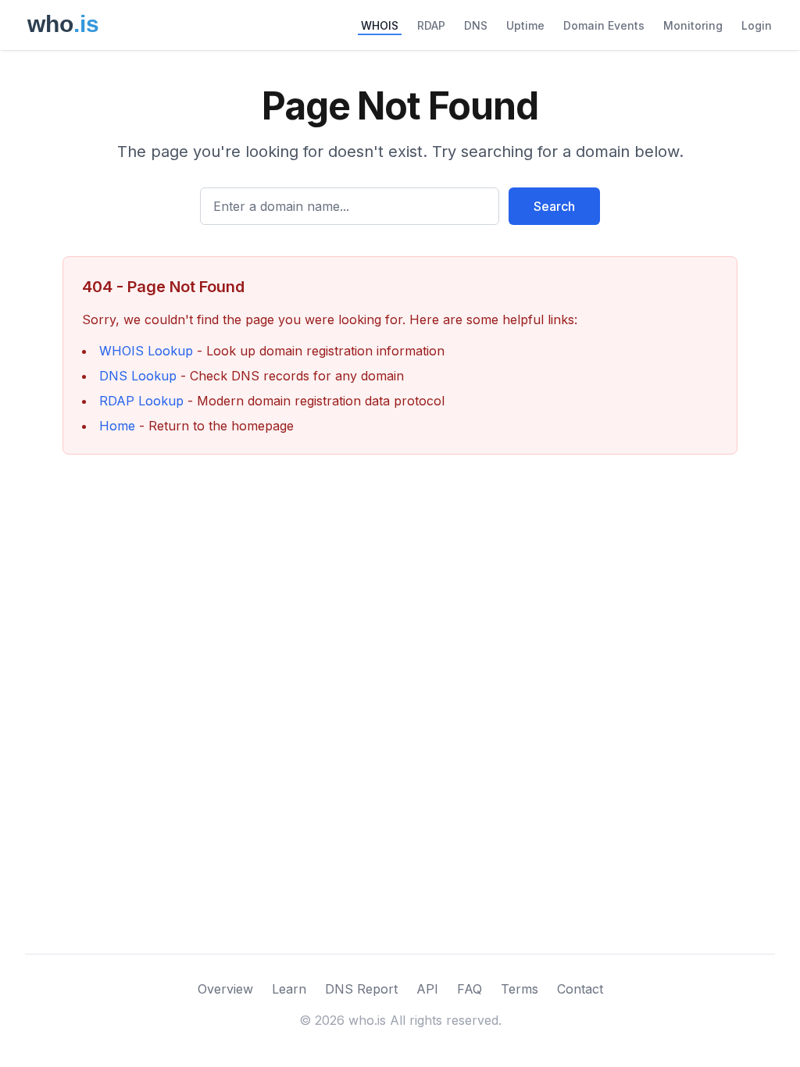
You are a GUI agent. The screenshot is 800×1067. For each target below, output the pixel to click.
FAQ (469, 989)
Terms (519, 989)
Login (756, 25)
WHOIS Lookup (146, 351)
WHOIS (379, 25)
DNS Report (361, 989)
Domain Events (604, 25)
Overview (225, 989)
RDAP (431, 25)
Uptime (525, 25)
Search (554, 206)
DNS (476, 25)
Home (117, 426)
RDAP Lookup (141, 401)
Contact (580, 989)
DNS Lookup (138, 376)
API (427, 989)
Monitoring (693, 25)
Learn (289, 989)
